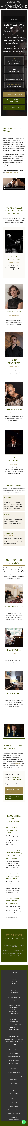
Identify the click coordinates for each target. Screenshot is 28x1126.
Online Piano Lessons (11, 173)
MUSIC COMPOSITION (14, 1072)
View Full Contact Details (13, 797)
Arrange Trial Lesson (13, 790)
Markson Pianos (19, 950)
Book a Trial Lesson (14, 94)
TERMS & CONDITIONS (14, 1057)
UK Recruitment (14, 1098)
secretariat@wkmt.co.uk (14, 997)
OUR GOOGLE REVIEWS (14, 1113)
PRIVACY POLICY (14, 1053)
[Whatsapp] (24, 1122)
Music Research (14, 1106)
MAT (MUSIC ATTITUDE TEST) (14, 1076)
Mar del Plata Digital (14, 1119)
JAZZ (14, 1090)
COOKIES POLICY (14, 1049)
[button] (2, 6)
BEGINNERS (14, 1068)
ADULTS (14, 1087)
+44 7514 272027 (16, 780)
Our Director (14, 1102)
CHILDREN (14, 1083)
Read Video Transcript (12, 193)
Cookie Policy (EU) (14, 1060)
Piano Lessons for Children (14, 101)
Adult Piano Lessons (14, 107)
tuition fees (18, 763)
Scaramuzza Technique (14, 1110)
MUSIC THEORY (14, 1079)
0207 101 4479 (15, 777)
